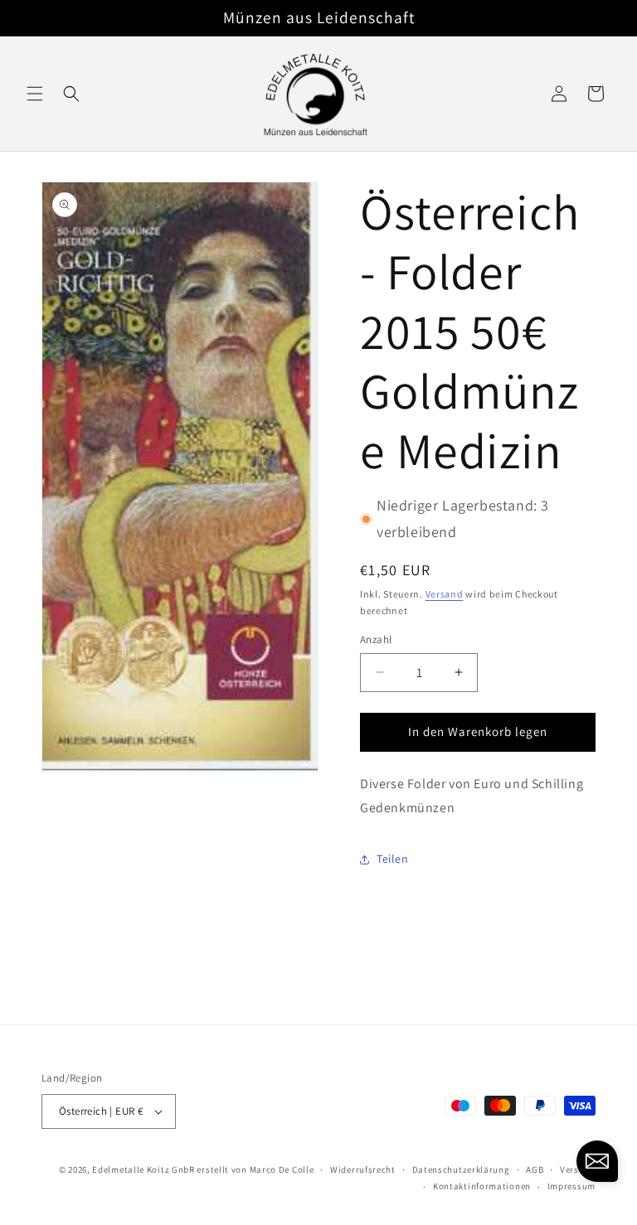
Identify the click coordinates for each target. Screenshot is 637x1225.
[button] (35, 93)
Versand (444, 594)
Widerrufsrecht (363, 1169)
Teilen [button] (393, 858)
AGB (534, 1169)
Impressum (571, 1186)
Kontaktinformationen (482, 1186)
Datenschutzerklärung (461, 1169)
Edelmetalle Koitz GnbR (143, 1169)
